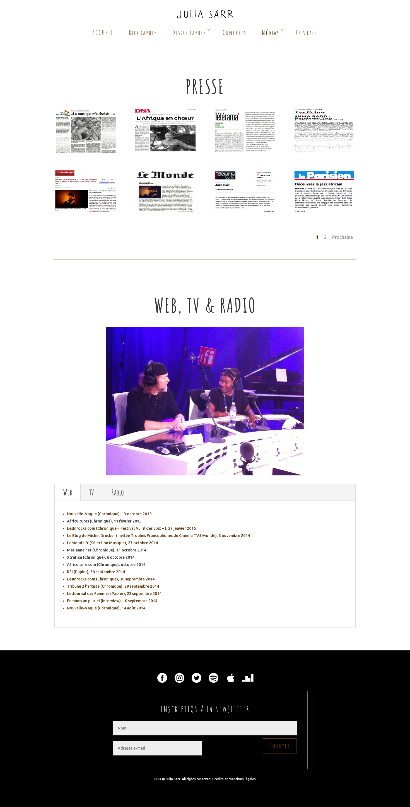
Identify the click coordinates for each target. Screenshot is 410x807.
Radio (117, 492)
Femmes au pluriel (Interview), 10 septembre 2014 (112, 601)
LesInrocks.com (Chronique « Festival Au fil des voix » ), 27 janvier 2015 (131, 528)
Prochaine (342, 237)
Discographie (189, 32)
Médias (270, 32)
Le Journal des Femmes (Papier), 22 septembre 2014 (114, 593)
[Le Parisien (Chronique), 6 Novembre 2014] (324, 191)
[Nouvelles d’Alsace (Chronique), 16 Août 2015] (165, 130)
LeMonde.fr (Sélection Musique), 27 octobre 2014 (112, 543)
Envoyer (279, 746)
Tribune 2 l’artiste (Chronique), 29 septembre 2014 (113, 586)
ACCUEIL (103, 32)
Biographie (143, 32)
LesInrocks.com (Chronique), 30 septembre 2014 (111, 579)
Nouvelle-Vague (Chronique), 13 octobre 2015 (109, 514)
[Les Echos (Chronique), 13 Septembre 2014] (324, 130)
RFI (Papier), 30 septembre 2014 (96, 572)
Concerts (235, 32)
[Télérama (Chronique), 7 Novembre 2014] (244, 130)
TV (91, 492)
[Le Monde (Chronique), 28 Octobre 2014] (165, 191)
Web (67, 492)
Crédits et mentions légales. (234, 779)
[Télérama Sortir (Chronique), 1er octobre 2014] (244, 191)
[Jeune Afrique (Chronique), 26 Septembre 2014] (85, 191)
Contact (307, 32)
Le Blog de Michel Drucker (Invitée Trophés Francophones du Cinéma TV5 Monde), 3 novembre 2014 (158, 535)
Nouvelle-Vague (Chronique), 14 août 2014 (106, 608)
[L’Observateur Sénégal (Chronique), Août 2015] (85, 130)
